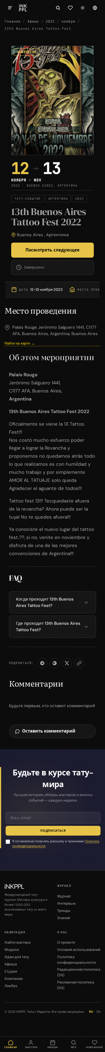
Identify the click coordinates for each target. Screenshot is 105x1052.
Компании (13, 978)
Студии (10, 971)
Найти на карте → (19, 343)
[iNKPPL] (23, 8)
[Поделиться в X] (67, 663)
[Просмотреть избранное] (70, 7)
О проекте (66, 942)
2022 (50, 21)
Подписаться (53, 831)
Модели (11, 949)
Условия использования (78, 949)
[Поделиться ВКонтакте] (55, 663)
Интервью (66, 903)
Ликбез (10, 985)
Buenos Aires (30, 235)
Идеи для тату (16, 957)
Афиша (33, 21)
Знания (63, 918)
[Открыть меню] (10, 7)
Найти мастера (17, 942)
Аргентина (57, 235)
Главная (12, 21)
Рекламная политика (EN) (75, 985)
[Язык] (95, 7)
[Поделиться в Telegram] (42, 663)
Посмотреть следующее (52, 250)
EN (99, 1012)
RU (91, 1012)
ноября (68, 21)
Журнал (64, 896)
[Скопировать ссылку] (79, 663)
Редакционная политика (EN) (78, 972)
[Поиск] (58, 7)
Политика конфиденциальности (76, 960)
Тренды (63, 910)
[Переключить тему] (82, 7)
